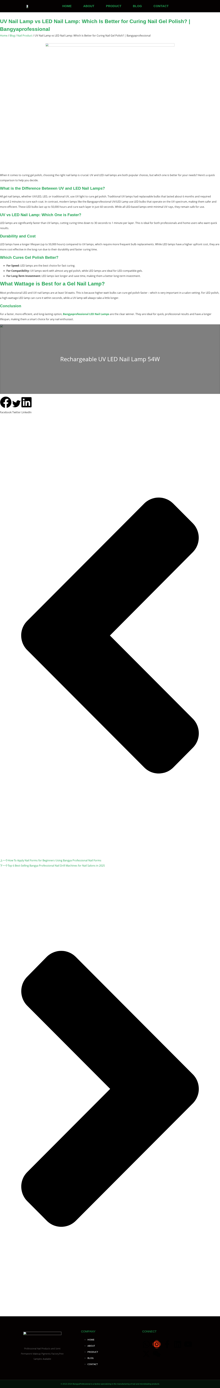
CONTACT (161, 6)
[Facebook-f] (167, 1344)
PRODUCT (113, 6)
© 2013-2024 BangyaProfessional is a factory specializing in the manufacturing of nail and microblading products (110, 1384)
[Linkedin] (178, 1344)
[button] (6, 405)
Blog (12, 35)
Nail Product (24, 35)
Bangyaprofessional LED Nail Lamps (86, 314)
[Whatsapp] (146, 1344)
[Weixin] (157, 1354)
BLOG (137, 6)
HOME (67, 6)
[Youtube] (188, 1344)
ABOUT (88, 6)
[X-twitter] (146, 1354)
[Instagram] (157, 1344)
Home (3, 35)
